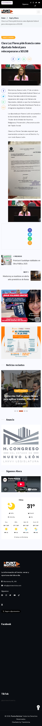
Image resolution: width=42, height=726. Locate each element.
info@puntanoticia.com (12, 586)
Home (3, 18)
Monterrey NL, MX (10, 581)
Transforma (26, 722)
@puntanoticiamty (8, 700)
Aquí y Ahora (14, 18)
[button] (15, 411)
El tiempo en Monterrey (21, 537)
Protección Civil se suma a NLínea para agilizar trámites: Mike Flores (21, 397)
